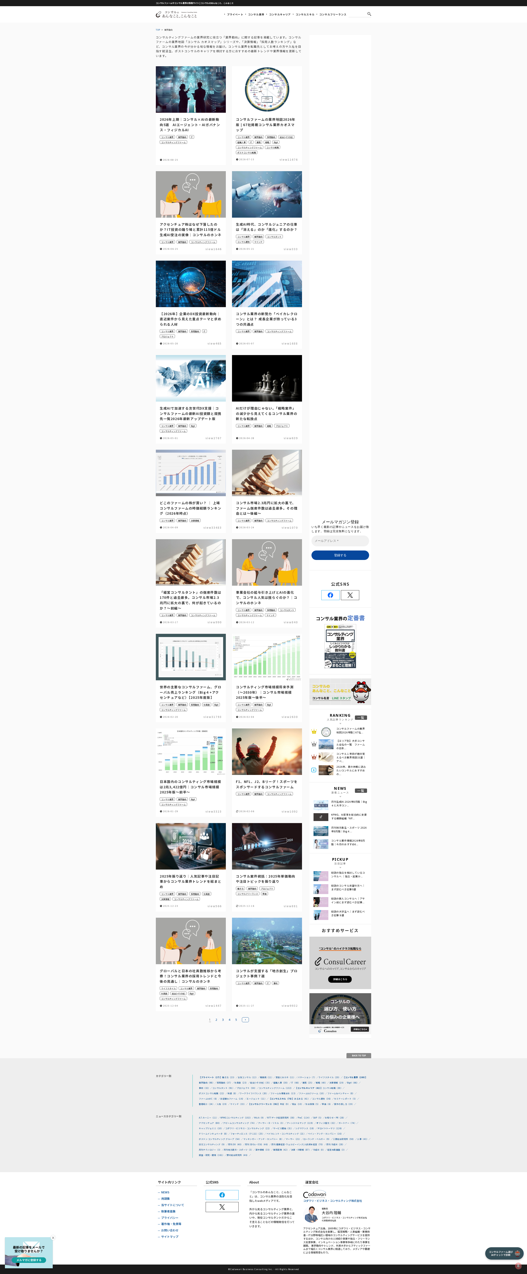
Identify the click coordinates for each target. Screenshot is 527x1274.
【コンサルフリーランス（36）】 (264, 1104)
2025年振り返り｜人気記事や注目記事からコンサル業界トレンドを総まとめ (190, 881)
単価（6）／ (328, 1104)
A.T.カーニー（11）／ (209, 1117)
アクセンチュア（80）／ (211, 1122)
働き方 (240, 888)
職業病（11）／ (268, 1077)
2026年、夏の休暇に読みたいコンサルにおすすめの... (351, 770)
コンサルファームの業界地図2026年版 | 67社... (350, 730)
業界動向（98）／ (208, 1082)
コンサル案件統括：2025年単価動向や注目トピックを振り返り (265, 879)
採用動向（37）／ (226, 1082)
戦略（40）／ (322, 1082)
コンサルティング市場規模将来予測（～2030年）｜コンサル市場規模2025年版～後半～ (265, 692)
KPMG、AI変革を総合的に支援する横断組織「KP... (349, 816)
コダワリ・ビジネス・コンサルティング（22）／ (249, 1128)
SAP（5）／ (319, 1117)
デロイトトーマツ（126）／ (331, 1128)
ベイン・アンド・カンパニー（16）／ (326, 1133)
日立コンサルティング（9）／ (213, 1144)
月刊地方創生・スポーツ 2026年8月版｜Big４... (349, 829)
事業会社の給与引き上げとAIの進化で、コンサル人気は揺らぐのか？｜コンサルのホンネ (266, 597)
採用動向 (271, 137)
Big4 (276, 142)
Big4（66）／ (354, 1082)
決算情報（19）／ (338, 1082)
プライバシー (169, 1218)
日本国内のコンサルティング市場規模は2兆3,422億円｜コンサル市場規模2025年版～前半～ (190, 786)
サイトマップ (169, 1237)
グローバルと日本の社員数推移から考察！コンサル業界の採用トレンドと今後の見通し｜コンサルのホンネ (190, 976)
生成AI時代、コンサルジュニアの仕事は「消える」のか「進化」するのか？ (266, 227)
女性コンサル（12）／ (249, 1077)
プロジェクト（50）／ (248, 1087)
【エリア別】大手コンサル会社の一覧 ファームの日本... (350, 744)
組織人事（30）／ (282, 1082)
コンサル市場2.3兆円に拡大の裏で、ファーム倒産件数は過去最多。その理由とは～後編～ (266, 508)
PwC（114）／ (305, 1117)
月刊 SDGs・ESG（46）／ (258, 1144)
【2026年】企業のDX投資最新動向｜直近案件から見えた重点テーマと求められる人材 (190, 319)
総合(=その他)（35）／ (261, 1082)
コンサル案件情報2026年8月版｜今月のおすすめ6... (348, 842)
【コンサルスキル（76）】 (281, 1098)
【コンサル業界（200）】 (355, 1077)
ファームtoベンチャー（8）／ (342, 1093)
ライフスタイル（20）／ (330, 1077)
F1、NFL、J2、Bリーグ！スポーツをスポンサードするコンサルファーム (267, 784)
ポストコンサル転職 (246, 152)
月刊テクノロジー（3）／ (211, 1149)
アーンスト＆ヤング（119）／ (302, 1122)
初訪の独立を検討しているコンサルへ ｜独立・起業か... (348, 874)
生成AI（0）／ (320, 1149)
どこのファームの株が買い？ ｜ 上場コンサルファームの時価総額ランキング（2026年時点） (190, 508)
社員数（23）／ (242, 1082)
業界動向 (182, 137)
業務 (259, 142)
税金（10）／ (299, 1104)
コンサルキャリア (280, 14)
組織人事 (241, 142)
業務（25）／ (309, 1082)
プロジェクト (167, 336)
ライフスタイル (168, 988)
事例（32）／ (205, 1087)
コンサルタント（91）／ (224, 1087)
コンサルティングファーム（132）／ (277, 1087)
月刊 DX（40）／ (236, 1144)
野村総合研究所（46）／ (239, 1155)
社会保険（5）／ (313, 1104)
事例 (275, 983)
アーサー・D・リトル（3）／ (272, 1122)
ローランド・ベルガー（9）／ (318, 1138)
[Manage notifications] (518, 1266)
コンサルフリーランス (332, 14)
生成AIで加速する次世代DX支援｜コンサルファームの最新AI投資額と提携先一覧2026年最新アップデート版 (191, 413)
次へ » (245, 1019)
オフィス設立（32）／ (327, 1122)
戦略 (267, 142)
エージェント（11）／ (258, 1098)
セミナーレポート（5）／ (346, 1098)
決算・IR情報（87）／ (302, 1149)
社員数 (207, 704)
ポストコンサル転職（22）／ (213, 1093)
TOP (158, 29)
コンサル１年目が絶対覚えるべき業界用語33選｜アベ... (350, 757)
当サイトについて (172, 1205)
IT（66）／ (296, 1082)
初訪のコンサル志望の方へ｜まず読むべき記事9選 (348, 887)
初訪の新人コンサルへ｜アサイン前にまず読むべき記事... (348, 900)
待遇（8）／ (233, 1093)
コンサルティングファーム (173, 142)
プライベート (235, 14)
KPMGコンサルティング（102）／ (237, 1117)
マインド (258, 241)
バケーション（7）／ (308, 1077)
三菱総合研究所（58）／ (345, 1138)
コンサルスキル (305, 14)
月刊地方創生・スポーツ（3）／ (239, 1149)
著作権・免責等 (171, 1224)
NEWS (165, 1192)
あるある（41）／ (303, 1098)
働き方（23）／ (230, 1077)
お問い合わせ (169, 1230)
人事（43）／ (364, 1138)
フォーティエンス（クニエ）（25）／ (249, 1133)
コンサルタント (274, 236)
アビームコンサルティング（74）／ (240, 1122)
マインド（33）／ (239, 1104)
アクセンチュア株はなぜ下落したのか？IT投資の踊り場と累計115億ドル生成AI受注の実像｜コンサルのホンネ (191, 229)
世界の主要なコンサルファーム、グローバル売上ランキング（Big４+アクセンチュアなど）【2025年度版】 (190, 692)
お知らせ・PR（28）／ (336, 1117)
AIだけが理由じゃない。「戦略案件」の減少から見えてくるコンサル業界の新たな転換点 (266, 413)
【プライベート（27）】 (210, 1077)
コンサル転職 (272, 147)
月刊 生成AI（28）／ (336, 1144)
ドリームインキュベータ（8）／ (215, 1133)
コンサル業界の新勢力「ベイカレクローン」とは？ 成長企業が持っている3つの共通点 (266, 319)
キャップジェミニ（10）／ (212, 1128)
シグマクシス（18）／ (306, 1128)
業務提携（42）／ (282, 1149)
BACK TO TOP (359, 1055)
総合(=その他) (286, 137)
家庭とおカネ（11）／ (287, 1077)
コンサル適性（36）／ (323, 1098)
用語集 (165, 1198)
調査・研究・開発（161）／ (213, 1155)
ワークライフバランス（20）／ (255, 1093)
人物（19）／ (223, 1104)
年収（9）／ (286, 1104)
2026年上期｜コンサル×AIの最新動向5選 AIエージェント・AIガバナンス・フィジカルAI (190, 124)
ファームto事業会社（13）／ (284, 1093)
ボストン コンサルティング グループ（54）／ (221, 1138)
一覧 (361, 717)
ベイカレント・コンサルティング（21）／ (287, 1133)
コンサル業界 (256, 14)
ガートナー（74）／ (349, 1122)
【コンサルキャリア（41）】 (309, 1087)
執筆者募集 (168, 1211)
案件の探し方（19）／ (345, 1104)
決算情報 (195, 520)
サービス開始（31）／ (284, 1128)
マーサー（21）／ (295, 1138)
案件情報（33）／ (264, 1149)
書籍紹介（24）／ (208, 1104)
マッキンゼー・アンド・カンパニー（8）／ (264, 1138)
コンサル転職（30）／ (334, 1087)
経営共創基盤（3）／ (337, 1149)
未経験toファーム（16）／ (233, 1098)
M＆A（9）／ (260, 1117)
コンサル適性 (243, 241)
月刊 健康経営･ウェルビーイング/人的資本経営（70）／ (298, 1144)
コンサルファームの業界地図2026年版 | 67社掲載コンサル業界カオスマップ (265, 124)
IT (192, 137)
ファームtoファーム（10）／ (313, 1093)
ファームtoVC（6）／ (209, 1098)
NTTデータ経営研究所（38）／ (282, 1117)
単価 (264, 893)
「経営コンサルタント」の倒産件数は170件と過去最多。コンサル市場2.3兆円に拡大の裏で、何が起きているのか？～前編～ (190, 600)
